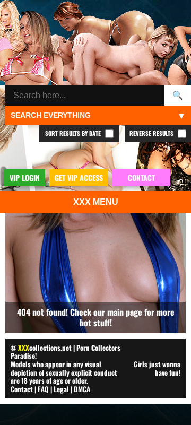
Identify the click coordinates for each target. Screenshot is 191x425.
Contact (22, 389)
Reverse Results (152, 133)
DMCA (82, 389)
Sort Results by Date (73, 133)
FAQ (43, 389)
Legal (61, 389)
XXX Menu (95, 201)
